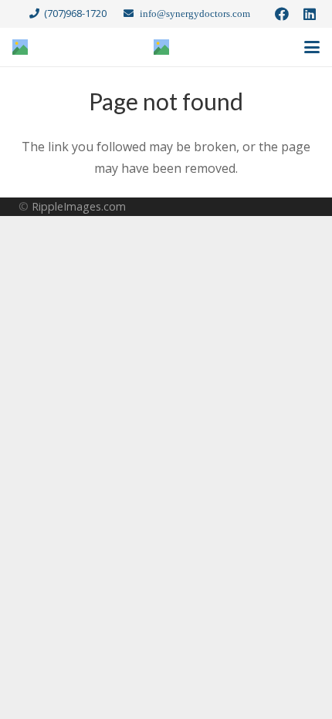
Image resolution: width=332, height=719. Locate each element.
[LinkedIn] (310, 14)
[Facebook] (282, 14)
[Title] (20, 47)
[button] (312, 47)
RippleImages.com (79, 206)
